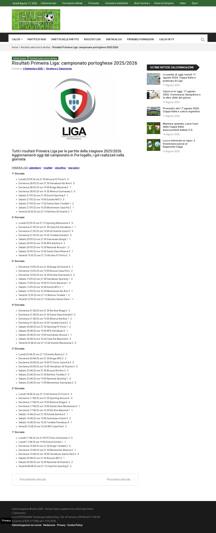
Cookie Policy (75, 525)
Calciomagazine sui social (26, 525)
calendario (35, 167)
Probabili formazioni (140, 39)
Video (183, 3)
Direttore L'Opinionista (59, 68)
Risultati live (92, 39)
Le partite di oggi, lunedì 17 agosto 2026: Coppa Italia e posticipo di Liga (179, 77)
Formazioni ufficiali (72, 3)
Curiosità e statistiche (116, 3)
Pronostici (93, 3)
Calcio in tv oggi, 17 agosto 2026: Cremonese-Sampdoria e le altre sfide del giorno (182, 94)
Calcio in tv (166, 39)
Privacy (61, 525)
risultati (48, 167)
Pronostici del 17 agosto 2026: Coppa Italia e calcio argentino (181, 110)
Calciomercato (48, 3)
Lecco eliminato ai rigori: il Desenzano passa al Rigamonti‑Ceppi (179, 143)
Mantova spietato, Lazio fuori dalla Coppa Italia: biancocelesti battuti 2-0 (180, 126)
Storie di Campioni (164, 3)
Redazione (49, 525)
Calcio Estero (19, 58)
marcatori (73, 167)
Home (15, 47)
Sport (195, 3)
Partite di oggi (36, 39)
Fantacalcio (114, 39)
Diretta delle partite (65, 39)
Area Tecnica (141, 3)
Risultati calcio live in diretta (35, 47)
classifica (60, 167)
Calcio (16, 39)
